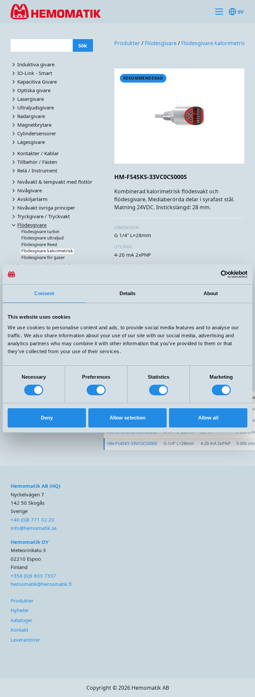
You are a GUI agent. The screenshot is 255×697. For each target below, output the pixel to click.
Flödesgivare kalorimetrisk (214, 43)
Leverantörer (25, 639)
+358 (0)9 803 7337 (33, 575)
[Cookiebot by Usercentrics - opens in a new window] (218, 274)
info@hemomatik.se (33, 528)
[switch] (96, 390)
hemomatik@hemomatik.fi (41, 584)
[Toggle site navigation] (219, 12)
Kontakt (19, 629)
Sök (82, 45)
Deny (47, 417)
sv (241, 11)
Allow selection (128, 417)
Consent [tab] (44, 293)
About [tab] (211, 293)
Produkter (127, 43)
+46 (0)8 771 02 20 (32, 519)
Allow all (208, 417)
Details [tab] (128, 293)
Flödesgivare (161, 43)
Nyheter (20, 610)
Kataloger (22, 620)
